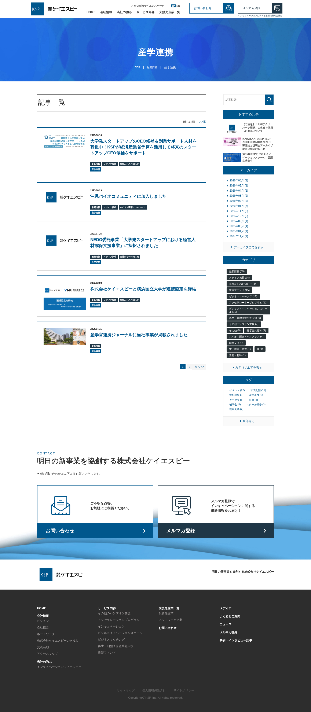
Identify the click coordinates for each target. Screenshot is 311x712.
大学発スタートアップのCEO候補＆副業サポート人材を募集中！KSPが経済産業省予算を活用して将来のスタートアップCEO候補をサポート (143, 147)
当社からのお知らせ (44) (243, 284)
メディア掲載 (110, 164)
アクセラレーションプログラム (118, 619)
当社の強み (124, 12)
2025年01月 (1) (239, 231)
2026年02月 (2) (239, 200)
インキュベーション (111, 626)
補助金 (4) (235, 404)
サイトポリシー (183, 690)
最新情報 (96, 164)
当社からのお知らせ (129, 164)
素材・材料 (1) (237, 355)
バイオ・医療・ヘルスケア (132, 207)
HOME (91, 12)
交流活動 (43, 647)
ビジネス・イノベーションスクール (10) (248, 310)
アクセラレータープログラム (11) (248, 302)
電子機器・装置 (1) (240, 349)
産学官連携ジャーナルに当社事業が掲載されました (139, 334)
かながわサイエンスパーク (149, 5)
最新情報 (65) (237, 271)
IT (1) (260, 349)
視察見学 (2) (236, 409)
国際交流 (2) (236, 343)
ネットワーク (46, 634)
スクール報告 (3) (256, 404)
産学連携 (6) (256, 395)
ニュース (225, 624)
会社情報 (106, 12)
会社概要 (43, 627)
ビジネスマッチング (111, 639)
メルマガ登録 (251, 8)
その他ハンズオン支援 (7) (243, 324)
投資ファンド (107, 652)
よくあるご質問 (230, 616)
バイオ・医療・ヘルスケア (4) (246, 336)
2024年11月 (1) (239, 236)
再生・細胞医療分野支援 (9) (245, 318)
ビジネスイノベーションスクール (120, 633)
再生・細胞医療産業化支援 (115, 646)
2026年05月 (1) (239, 185)
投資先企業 (166, 613)
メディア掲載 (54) (239, 277)
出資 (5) (253, 399)
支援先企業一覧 (169, 12)
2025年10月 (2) (239, 216)
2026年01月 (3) (239, 205)
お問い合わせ (203, 8)
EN (178, 5)
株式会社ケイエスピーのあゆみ (57, 640)
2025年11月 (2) (239, 211)
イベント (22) (237, 390)
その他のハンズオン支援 (114, 613)
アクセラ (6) (236, 399)
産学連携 (96, 169)
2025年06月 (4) (239, 226)
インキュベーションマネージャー (59, 666)
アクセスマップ (47, 653)
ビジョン (43, 621)
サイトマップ (126, 690)
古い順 (201, 121)
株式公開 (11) (258, 390)
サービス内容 (145, 12)
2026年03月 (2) (239, 195)
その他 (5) (235, 330)
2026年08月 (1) (239, 180)
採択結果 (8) (236, 395)
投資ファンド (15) (239, 290)
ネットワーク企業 (170, 619)
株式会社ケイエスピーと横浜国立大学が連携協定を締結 (143, 289)
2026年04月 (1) (239, 190)
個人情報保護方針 (154, 690)
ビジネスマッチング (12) (243, 296)
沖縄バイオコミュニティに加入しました (128, 196)
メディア (225, 608)
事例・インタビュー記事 (236, 640)
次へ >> (199, 366)
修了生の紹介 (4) (256, 330)
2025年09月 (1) (239, 221)
